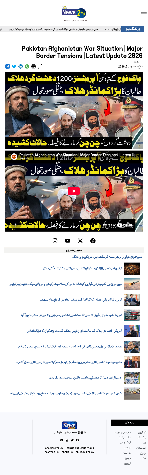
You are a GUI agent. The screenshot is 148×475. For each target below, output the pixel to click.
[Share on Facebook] (7, 66)
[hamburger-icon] (144, 13)
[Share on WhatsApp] (27, 66)
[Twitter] (72, 440)
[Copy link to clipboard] (40, 66)
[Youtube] (67, 240)
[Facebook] (93, 240)
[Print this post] (33, 66)
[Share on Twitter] (14, 66)
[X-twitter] (80, 240)
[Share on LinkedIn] (20, 66)
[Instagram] (55, 240)
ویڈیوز (136, 62)
